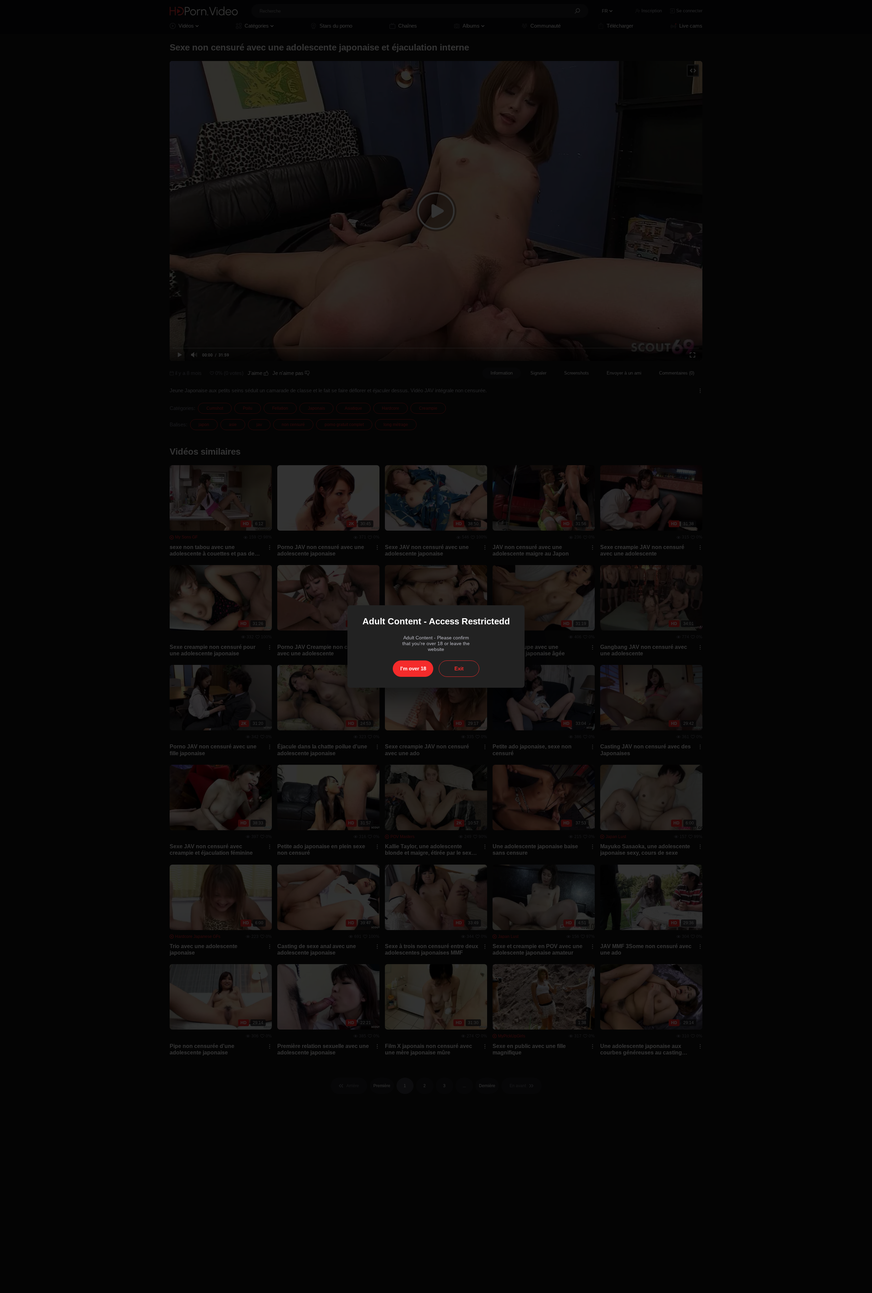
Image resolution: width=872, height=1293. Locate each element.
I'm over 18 (413, 668)
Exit (459, 668)
